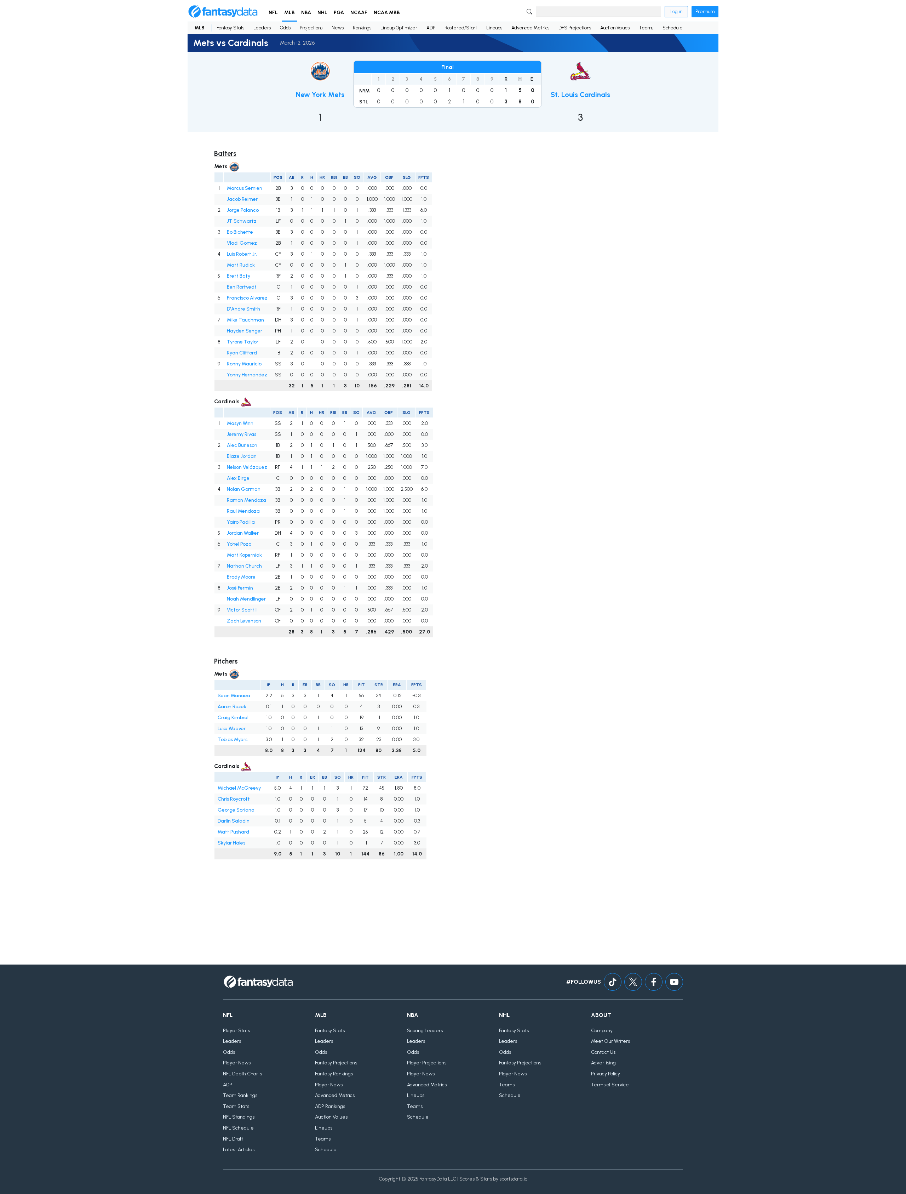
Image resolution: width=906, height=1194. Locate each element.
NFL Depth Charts (242, 1074)
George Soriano (236, 810)
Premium (705, 11)
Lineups (494, 27)
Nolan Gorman (243, 489)
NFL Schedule (238, 1128)
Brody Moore (241, 577)
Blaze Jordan (242, 456)
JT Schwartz (242, 221)
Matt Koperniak (244, 555)
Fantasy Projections (336, 1063)
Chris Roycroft (234, 799)
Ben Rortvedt (242, 287)
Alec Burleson (242, 445)
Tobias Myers (232, 740)
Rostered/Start (461, 27)
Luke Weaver (232, 729)
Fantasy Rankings (334, 1074)
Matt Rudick (241, 265)
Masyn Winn (240, 423)
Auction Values (615, 27)
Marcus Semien (244, 188)
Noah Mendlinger (246, 599)
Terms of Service (610, 1085)
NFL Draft (233, 1139)
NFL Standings (238, 1117)
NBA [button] (306, 13)
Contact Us (603, 1052)
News (338, 27)
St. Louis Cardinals (580, 94)
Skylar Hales (231, 843)
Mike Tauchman (245, 320)
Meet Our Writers (610, 1041)
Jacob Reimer (242, 199)
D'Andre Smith (243, 309)
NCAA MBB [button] (387, 13)
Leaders (262, 27)
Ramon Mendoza (246, 500)
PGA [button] (339, 13)
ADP (430, 27)
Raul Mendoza (243, 511)
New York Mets (320, 94)
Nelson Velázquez (247, 467)
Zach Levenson (244, 621)
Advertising (603, 1063)
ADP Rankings (330, 1106)
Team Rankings (240, 1095)
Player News (237, 1063)
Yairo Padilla (241, 522)
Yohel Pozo (239, 544)
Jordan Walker (243, 533)
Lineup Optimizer (398, 27)
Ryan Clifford (242, 353)
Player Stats (236, 1031)
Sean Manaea (234, 696)
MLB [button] (289, 13)
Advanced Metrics (530, 27)
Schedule (673, 27)
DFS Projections (574, 27)
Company (602, 1031)
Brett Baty (238, 276)
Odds (285, 27)
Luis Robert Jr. (242, 254)
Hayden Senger (244, 331)
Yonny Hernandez (247, 375)
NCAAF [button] (358, 13)
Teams (646, 27)
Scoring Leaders (425, 1031)
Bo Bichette (240, 232)
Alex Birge (238, 478)
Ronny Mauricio (244, 364)
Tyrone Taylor (242, 342)
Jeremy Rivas (241, 434)
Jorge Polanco (243, 210)
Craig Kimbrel (233, 718)
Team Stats (236, 1106)
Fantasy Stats (230, 27)
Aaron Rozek (232, 707)
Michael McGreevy (239, 788)
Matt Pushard (233, 832)
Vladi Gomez (242, 243)
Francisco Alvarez (247, 298)
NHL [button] (322, 13)
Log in (676, 11)
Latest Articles (238, 1150)
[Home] (223, 12)
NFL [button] (273, 13)
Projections (311, 27)
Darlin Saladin (234, 821)
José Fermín (240, 588)
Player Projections (426, 1063)
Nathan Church (244, 566)
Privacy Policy (605, 1074)
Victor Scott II (242, 610)
